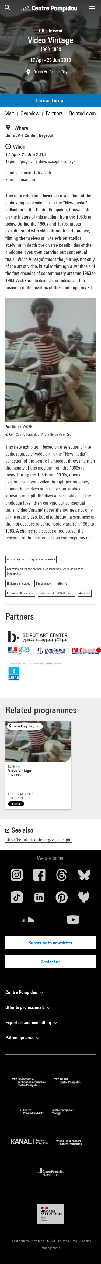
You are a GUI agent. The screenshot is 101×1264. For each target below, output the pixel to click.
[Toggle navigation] (92, 8)
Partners (54, 113)
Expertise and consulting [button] (28, 1022)
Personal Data (68, 1241)
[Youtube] (73, 922)
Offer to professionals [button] (25, 1007)
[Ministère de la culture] (50, 1214)
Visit (9, 113)
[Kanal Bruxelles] (33, 1146)
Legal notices (20, 1241)
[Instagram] (16, 877)
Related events (84, 113)
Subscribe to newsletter (50, 942)
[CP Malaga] (66, 1116)
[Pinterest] (62, 899)
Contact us (50, 961)
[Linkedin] (39, 899)
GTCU (51, 1241)
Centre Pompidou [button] (22, 992)
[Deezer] (84, 899)
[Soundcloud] (28, 922)
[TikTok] (16, 899)
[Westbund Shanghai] (73, 1146)
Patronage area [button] (19, 1037)
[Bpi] (33, 1085)
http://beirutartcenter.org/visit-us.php (38, 839)
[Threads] (62, 877)
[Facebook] (39, 877)
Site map (38, 1241)
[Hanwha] (50, 1177)
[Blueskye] (84, 877)
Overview (29, 113)
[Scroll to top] (88, 1251)
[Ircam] (71, 1085)
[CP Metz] (36, 1116)
